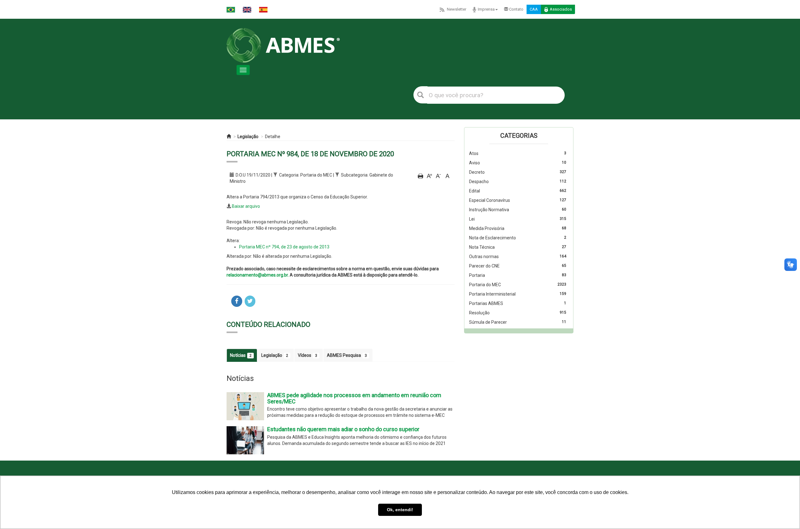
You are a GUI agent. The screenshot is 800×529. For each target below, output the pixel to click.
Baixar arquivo (246, 206)
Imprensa (486, 9)
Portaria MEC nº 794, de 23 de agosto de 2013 (284, 246)
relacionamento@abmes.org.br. (258, 274)
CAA (534, 9)
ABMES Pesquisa (347, 355)
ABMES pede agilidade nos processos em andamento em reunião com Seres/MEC (354, 398)
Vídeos (307, 355)
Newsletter (456, 9)
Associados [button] (561, 9)
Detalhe (272, 136)
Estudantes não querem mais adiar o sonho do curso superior (343, 429)
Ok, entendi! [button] (400, 509)
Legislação (248, 136)
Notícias (241, 355)
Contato (515, 9)
